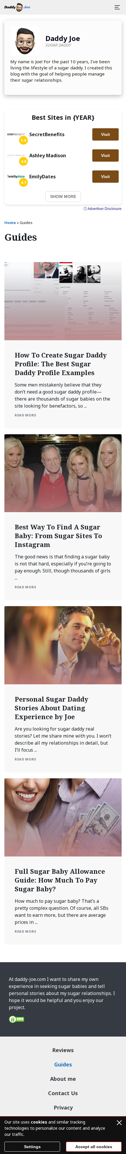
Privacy (63, 1107)
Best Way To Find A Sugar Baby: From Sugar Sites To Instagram (58, 535)
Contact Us (63, 1093)
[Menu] (117, 7)
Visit (105, 134)
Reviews (63, 1050)
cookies (39, 1122)
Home (10, 222)
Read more (25, 415)
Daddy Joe (62, 38)
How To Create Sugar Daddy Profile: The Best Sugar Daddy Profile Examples (61, 364)
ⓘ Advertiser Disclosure (103, 209)
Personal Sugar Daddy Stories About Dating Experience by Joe (51, 708)
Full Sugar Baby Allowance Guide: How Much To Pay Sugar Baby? (60, 880)
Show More (63, 196)
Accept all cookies (93, 1146)
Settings (32, 1146)
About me (63, 1078)
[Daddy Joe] (17, 7)
